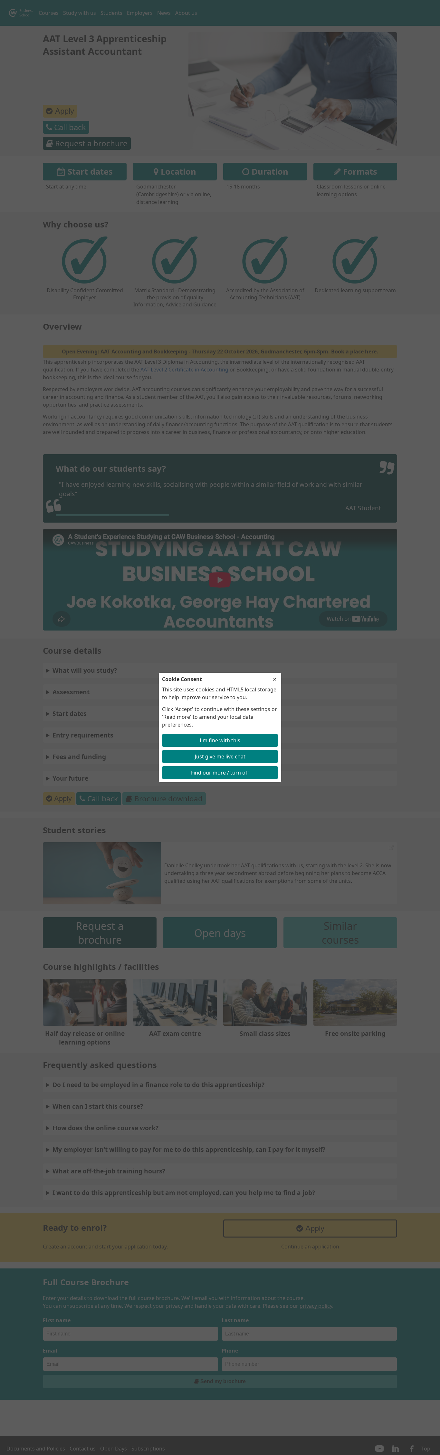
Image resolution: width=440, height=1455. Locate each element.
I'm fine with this (220, 740)
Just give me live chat (220, 756)
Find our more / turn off (220, 772)
